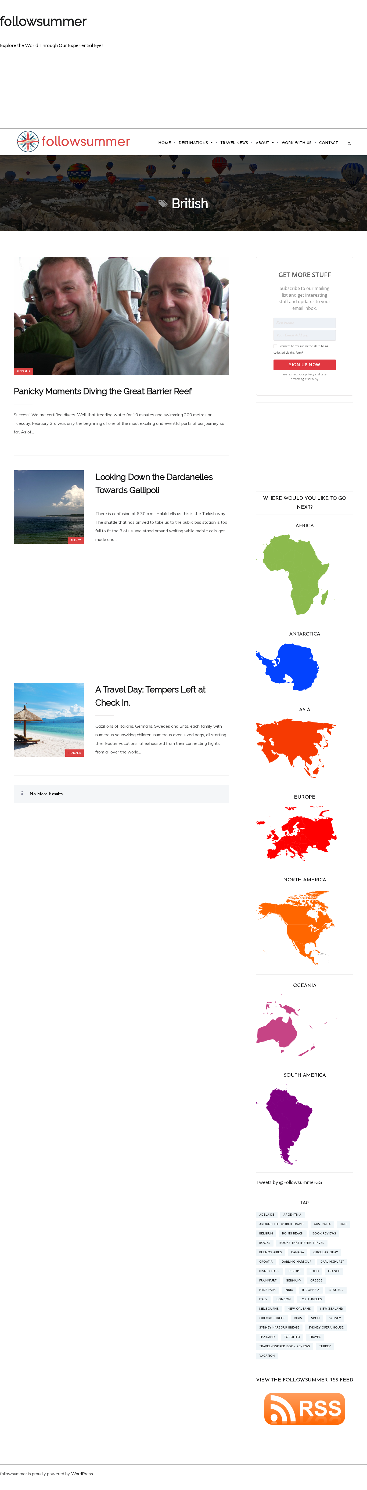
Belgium (266, 1233)
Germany (293, 1280)
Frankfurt (268, 1280)
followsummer (43, 21)
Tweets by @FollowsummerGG (289, 1182)
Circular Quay (325, 1252)
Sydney (335, 1318)
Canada (297, 1252)
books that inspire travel (301, 1243)
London (283, 1299)
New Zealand (331, 1309)
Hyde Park (267, 1290)
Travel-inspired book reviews (284, 1346)
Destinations (193, 143)
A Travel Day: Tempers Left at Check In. (150, 696)
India (289, 1290)
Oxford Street (272, 1318)
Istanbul (336, 1290)
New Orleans (299, 1309)
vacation (267, 1356)
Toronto (292, 1337)
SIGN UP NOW (304, 365)
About (262, 143)
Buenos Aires (270, 1252)
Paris (298, 1318)
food (314, 1271)
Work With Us (296, 143)
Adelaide (266, 1214)
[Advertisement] (183, 88)
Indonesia (310, 1290)
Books (264, 1243)
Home (164, 143)
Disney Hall (269, 1271)
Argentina (292, 1214)
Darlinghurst (332, 1262)
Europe (295, 1271)
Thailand (74, 753)
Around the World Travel (282, 1224)
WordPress (82, 1473)
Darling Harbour (296, 1262)
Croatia (266, 1262)
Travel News (234, 143)
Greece (316, 1280)
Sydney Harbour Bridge (279, 1327)
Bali (343, 1224)
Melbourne (269, 1309)
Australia (23, 371)
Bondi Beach (292, 1233)
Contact (328, 143)
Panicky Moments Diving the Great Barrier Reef (103, 391)
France (334, 1271)
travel (315, 1337)
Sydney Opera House (326, 1327)
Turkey (76, 540)
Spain (315, 1318)
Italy (263, 1299)
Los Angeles (311, 1299)
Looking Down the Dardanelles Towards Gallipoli (154, 483)
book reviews (324, 1233)
